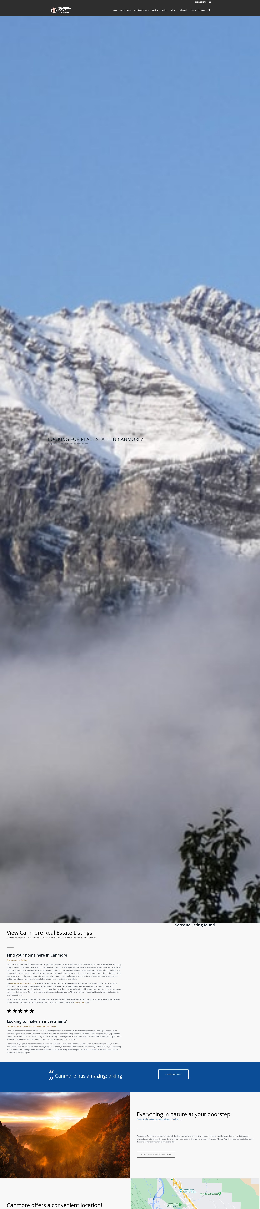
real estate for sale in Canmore (23, 983)
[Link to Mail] (210, 2)
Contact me (79, 1002)
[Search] (209, 10)
